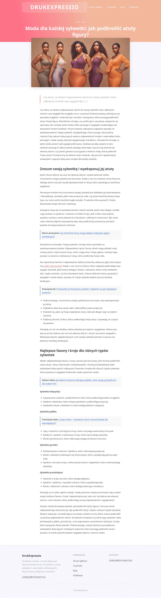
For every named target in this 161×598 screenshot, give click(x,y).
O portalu (111, 7)
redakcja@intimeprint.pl (33, 576)
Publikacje (134, 7)
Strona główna (96, 7)
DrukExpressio (54, 7)
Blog (122, 7)
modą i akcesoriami (52, 266)
